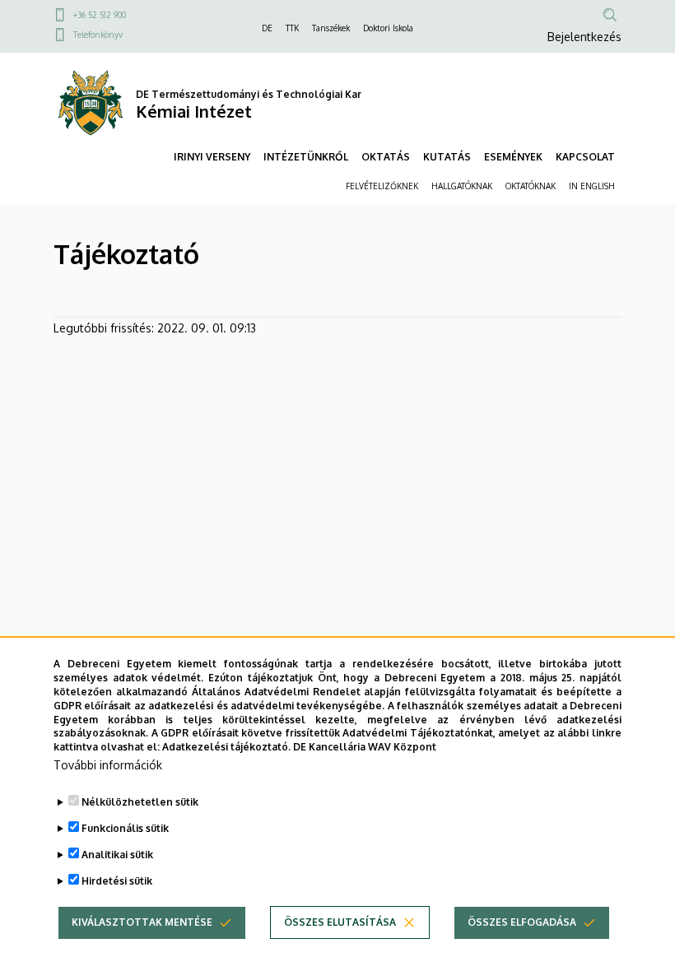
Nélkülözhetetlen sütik (139, 802)
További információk (108, 765)
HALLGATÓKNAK (461, 186)
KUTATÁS (447, 157)
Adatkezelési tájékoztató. (226, 747)
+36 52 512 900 (99, 15)
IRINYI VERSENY (212, 157)
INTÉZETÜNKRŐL (305, 157)
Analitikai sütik (117, 854)
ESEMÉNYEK (513, 157)
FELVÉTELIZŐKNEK (382, 186)
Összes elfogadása (522, 922)
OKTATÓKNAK (530, 186)
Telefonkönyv (98, 34)
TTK (292, 28)
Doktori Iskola (388, 28)
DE (267, 28)
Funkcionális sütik (125, 828)
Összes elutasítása (340, 922)
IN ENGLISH (592, 186)
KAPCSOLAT (585, 157)
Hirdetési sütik (116, 881)
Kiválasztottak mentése (142, 922)
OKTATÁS (385, 157)
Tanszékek (331, 28)
